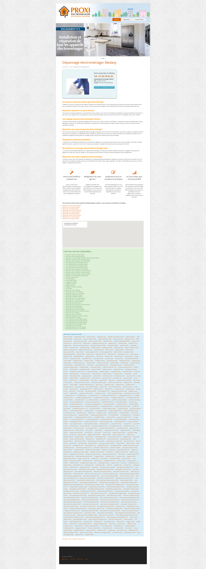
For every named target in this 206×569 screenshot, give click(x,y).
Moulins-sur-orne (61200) (108, 450)
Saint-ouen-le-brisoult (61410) (128, 504)
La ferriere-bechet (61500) (76, 402)
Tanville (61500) (79, 526)
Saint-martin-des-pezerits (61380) (108, 497)
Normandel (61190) (69, 456)
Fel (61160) (111, 380)
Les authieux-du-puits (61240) (99, 426)
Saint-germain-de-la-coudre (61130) (94, 484)
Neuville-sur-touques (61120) (92, 454)
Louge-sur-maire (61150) (118, 432)
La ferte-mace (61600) (121, 402)
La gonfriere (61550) (121, 404)
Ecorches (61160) (106, 378)
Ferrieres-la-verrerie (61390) (123, 380)
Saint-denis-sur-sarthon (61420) (105, 478)
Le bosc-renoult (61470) (70, 415)
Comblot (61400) (84, 367)
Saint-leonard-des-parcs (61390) (78, 495)
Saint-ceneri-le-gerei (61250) (110, 473)
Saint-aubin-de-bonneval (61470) (83, 471)
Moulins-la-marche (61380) (93, 450)
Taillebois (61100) (131, 523)
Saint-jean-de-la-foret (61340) (105, 491)
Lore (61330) (97, 432)
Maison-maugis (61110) (119, 434)
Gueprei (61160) (74, 389)
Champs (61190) (90, 363)
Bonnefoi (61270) (128, 352)
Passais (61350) (126, 458)
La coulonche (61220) (92, 400)
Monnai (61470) (130, 443)
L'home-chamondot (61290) (114, 393)
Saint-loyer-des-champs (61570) (96, 495)
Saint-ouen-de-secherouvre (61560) (109, 504)
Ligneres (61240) (134, 428)
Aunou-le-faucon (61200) (80, 341)
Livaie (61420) (89, 430)
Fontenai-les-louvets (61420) (98, 382)
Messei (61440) (83, 443)
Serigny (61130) (130, 521)
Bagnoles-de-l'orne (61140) (99, 343)
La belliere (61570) (81, 395)
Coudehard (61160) (85, 369)
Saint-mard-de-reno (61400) (114, 495)
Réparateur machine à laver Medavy (71, 205)
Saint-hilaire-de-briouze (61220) (96, 489)
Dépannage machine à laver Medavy (71, 210)
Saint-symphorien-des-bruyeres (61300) (125, 513)
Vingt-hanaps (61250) (129, 532)
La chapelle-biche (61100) (124, 395)
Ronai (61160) (127, 465)
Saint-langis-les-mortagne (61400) (117, 493)
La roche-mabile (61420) (76, 410)
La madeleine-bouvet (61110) (79, 408)
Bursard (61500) (118, 356)
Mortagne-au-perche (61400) (129, 447)
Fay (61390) (94, 380)
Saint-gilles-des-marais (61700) (78, 489)
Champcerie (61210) (124, 360)
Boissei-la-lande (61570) (92, 352)
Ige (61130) (72, 391)
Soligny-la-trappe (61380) (100, 523)
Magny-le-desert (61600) (93, 434)
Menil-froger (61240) (125, 439)
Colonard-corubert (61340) (71, 367)
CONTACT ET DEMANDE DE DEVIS (104, 87)
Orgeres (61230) (131, 456)
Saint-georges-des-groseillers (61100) (109, 482)
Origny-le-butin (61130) (70, 458)
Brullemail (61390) (78, 356)
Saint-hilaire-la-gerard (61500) (113, 489)
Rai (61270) (124, 463)
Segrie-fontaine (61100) (76, 521)
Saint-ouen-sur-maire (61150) (87, 506)
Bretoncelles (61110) (123, 354)
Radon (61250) (115, 463)
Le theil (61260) (74, 426)
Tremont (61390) (118, 528)
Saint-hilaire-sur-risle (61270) (88, 491)
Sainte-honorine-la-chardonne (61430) (74, 517)
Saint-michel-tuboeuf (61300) (91, 502)
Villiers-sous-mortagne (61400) (102, 532)
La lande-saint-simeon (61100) (122, 406)
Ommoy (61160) (120, 456)
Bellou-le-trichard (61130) (70, 350)
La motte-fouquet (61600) (109, 408)
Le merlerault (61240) (119, 421)
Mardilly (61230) (127, 437)
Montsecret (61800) (115, 447)
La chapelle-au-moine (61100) (108, 395)
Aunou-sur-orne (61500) (95, 341)
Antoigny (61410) (101, 337)
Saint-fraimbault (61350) (126, 480)
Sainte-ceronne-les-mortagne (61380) (87, 515)
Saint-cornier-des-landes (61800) (109, 476)
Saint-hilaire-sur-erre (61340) (71, 491)
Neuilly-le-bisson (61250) (121, 452)
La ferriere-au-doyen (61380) (119, 400)
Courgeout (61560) (116, 371)
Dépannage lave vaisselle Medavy (71, 212)
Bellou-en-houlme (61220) (131, 347)
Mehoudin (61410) (101, 439)
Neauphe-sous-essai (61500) (80, 452)
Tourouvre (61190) (107, 528)
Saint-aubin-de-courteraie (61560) (102, 471)
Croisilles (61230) (107, 373)
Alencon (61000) (68, 337)
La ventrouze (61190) (69, 413)
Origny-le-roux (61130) (83, 458)
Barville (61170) (133, 343)
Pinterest (80, 559)
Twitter (73, 559)
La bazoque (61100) (69, 395)
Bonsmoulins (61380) (69, 354)
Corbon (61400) (74, 369)
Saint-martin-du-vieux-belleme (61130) (129, 497)
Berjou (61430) (109, 350)
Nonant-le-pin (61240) (133, 454)
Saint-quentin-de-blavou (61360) (90, 510)
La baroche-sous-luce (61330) (131, 393)
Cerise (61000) (119, 358)
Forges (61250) (128, 382)
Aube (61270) (77, 339)
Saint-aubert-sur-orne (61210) (123, 469)
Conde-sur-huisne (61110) (109, 367)
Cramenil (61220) (96, 373)
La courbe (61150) (105, 400)
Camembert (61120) (75, 358)
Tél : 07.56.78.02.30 (103, 76)
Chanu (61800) (124, 363)
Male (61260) (130, 434)
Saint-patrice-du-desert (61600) (105, 506)
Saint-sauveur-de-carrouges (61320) (73, 513)
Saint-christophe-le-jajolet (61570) (72, 476)
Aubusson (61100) (118, 339)
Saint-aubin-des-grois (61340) (121, 471)
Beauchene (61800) (113, 345)
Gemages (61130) (68, 387)
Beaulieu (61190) (74, 347)
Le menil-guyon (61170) (76, 421)
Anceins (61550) (91, 337)
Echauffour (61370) (85, 378)
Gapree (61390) (120, 384)
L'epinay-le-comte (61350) (86, 393)
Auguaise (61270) (129, 339)
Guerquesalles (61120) (85, 389)
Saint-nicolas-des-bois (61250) (129, 502)
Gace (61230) (99, 384)
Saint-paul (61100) (120, 506)
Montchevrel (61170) (90, 445)
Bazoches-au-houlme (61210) (81, 345)
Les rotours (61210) (78, 428)
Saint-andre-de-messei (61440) (87, 469)
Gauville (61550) (130, 384)
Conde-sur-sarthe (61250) (124, 367)
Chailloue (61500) (88, 360)
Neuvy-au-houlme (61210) (109, 454)
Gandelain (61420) (109, 384)
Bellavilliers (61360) (107, 347)
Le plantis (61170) (104, 423)
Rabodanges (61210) (103, 463)
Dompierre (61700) (119, 376)
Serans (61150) (120, 521)
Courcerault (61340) (92, 371)
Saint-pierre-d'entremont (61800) (78, 508)
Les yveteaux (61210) (122, 428)
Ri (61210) (109, 465)
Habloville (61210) (98, 389)
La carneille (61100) (93, 395)
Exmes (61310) (73, 380)
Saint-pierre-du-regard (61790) (114, 508)
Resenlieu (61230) (89, 465)
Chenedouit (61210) (80, 365)
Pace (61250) (104, 458)
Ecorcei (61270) (96, 378)
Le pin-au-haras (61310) (76, 423)
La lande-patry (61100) (106, 406)
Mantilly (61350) (79, 437)
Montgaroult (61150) (103, 445)
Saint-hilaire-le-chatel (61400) (130, 489)
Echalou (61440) (74, 378)
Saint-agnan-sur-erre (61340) (107, 467)
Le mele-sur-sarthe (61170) (77, 419)
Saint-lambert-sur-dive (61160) (99, 493)
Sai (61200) (95, 467)
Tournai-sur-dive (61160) (94, 528)
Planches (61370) (87, 460)
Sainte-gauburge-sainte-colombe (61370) (126, 515)
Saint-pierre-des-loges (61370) (96, 508)
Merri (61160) (73, 443)
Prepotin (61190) (74, 463)
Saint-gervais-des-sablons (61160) (115, 487)
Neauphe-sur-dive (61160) (97, 452)
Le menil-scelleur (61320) (90, 421)
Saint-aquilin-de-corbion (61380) (105, 469)
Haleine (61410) (109, 389)
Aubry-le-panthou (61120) (104, 339)
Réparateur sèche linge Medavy (70, 209)
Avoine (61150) (77, 343)
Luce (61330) (73, 434)
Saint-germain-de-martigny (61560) (115, 484)
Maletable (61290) (68, 437)
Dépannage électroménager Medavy (89, 62)
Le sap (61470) (127, 423)
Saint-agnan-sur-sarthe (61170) (125, 467)
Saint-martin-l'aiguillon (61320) (72, 500)
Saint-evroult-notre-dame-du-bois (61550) (107, 480)
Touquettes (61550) (80, 528)
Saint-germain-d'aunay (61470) (129, 482)
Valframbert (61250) (79, 530)
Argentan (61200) (130, 337)
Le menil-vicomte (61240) (105, 421)
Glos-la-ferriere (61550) (115, 387)
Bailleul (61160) (113, 343)
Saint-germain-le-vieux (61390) (97, 487)
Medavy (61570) (90, 439)
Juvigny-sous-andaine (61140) (119, 391)
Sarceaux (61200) (128, 519)
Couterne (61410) (74, 373)
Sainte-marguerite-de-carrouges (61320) (117, 517)
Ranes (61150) (67, 465)
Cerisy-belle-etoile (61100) (131, 358)
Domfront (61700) (107, 376)
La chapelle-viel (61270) (132, 397)
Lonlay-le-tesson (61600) (76, 432)
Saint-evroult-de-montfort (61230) (85, 480)
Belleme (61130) (118, 347)
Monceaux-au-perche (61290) (107, 443)
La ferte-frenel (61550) (107, 402)
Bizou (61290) (129, 350)
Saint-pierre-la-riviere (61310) (72, 510)
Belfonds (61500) (95, 347)
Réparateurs (127, 19)
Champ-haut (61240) (112, 360)
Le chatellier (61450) (99, 417)
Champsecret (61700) (102, 363)
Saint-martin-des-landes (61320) (89, 497)
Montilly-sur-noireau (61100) (130, 445)
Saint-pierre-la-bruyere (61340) (132, 508)
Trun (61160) (128, 528)
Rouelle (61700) (74, 467)
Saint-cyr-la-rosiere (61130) (127, 476)
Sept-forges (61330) (109, 521)
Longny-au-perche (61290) (111, 430)
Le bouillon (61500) (83, 415)
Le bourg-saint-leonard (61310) (98, 415)
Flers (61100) (136, 380)
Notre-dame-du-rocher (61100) (84, 456)
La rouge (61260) (88, 410)
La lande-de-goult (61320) (76, 406)
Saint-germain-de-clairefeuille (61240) (73, 484)
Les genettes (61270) (128, 426)
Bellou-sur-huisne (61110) (85, 350)
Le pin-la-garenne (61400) (90, 423)
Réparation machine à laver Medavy (71, 215)
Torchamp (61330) (68, 528)
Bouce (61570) (80, 354)
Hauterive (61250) (119, 389)
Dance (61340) (97, 376)
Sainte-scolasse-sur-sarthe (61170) (97, 519)
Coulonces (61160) (118, 369)
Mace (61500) (81, 434)
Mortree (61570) (68, 450)
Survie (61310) (121, 523)
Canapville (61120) (86, 358)
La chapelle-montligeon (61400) (83, 397)
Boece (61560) (80, 352)
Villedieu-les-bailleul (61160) (71, 532)
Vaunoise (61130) (90, 530)
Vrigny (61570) (79, 534)
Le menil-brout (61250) (106, 419)
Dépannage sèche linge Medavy (70, 213)
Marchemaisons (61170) (114, 437)
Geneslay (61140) (79, 387)
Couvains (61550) (85, 373)
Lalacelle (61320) (81, 413)
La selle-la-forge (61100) (114, 410)
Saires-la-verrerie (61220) (115, 519)
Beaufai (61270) (124, 345)
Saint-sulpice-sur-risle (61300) (105, 513)
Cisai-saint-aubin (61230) (102, 365)
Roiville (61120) (118, 465)
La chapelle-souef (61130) (117, 397)
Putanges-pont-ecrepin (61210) (88, 463)
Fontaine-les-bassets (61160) (81, 382)
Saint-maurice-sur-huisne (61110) (130, 500)
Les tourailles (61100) (91, 428)
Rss (87, 559)
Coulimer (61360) (96, 369)
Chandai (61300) (114, 363)
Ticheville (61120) (118, 526)
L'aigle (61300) (73, 393)
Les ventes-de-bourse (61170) (107, 428)
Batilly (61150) (67, 345)
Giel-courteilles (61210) (92, 387)
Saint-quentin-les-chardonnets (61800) (110, 510)
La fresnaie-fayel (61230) (76, 404)
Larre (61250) (134, 413)
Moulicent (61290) (79, 450)
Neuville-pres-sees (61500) (76, 454)
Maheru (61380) (106, 434)
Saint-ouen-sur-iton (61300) (71, 506)
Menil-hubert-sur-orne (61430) (114, 441)
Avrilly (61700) (86, 343)
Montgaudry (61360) (116, 445)
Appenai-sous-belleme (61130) (116, 337)
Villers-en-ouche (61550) (86, 532)
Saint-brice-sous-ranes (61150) (93, 473)
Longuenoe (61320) (125, 430)
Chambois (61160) (100, 360)
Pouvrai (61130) (121, 460)
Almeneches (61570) (79, 337)
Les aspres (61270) (84, 426)
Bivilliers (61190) (119, 350)
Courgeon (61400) (104, 371)
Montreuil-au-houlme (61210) (83, 447)
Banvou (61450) (123, 343)
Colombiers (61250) (129, 365)
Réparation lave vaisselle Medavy (71, 217)
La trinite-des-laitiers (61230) (130, 410)
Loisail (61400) (98, 430)
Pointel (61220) (98, 460)
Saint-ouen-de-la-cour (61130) (90, 504)
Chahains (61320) (77, 360)
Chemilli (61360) (68, 365)
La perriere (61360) (123, 408)
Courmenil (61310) (127, 371)
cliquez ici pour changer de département (74, 539)
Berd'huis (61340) (98, 350)
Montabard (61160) (78, 445)
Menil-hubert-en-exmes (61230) (96, 441)
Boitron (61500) (118, 352)
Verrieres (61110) (101, 530)
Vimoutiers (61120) (117, 532)
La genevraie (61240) (108, 404)
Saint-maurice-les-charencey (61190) (109, 500)
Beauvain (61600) (84, 347)
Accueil (116, 19)
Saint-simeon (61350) (90, 513)
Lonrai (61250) (88, 432)
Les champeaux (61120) (115, 426)
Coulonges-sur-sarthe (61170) (77, 371)
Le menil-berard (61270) (92, 419)
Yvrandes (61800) (89, 534)
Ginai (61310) (103, 387)
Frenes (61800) (73, 384)
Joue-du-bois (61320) (90, 391)
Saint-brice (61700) (78, 473)
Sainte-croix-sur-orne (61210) (106, 515)
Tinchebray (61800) (130, 526)
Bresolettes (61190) (101, 354)
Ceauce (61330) (109, 358)
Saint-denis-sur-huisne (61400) (87, 478)
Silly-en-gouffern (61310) (85, 523)
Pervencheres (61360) (75, 460)
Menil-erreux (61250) (113, 439)
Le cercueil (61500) (113, 415)
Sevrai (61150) (73, 523)
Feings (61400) (103, 380)
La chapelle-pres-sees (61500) (101, 397)
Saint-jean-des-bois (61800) (122, 491)
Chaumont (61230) (135, 363)
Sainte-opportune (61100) (79, 519)
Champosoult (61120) (78, 363)
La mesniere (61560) (94, 408)
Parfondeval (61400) (115, 458)
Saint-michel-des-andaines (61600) (73, 502)
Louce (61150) (106, 432)
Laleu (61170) (91, 413)
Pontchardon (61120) (109, 460)
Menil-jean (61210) (129, 441)
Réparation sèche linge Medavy (70, 218)
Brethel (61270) (112, 354)
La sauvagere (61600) (100, 410)
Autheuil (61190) (107, 341)
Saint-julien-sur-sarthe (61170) (81, 493)
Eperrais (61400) (128, 378)
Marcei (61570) (89, 437)
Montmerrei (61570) (69, 447)
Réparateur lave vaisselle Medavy (71, 207)
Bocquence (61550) (69, 352)
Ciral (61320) (90, 365)
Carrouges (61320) (98, 358)
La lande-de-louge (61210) (92, 406)
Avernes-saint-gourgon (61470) (122, 341)
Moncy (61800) (120, 443)
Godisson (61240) (127, 387)
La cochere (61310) (80, 400)
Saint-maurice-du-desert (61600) (90, 500)
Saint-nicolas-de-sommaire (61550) (110, 502)
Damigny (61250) (86, 376)
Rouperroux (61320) (85, 467)
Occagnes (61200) (98, 456)
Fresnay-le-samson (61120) (86, 384)
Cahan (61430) (128, 356)
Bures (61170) (108, 356)
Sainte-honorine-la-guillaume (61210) (95, 517)
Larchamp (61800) (124, 413)
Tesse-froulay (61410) (106, 526)
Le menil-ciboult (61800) (120, 419)
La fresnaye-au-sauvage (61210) (92, 404)
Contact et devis (139, 19)
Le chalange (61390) (125, 415)
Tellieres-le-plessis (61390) (91, 526)
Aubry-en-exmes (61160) (89, 339)
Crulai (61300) (127, 373)
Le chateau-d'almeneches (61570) (83, 417)
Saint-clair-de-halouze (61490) (91, 476)
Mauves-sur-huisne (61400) (77, 439)
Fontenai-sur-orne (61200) (115, 382)
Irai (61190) (80, 391)
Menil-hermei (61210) (80, 441)
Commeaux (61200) (95, 367)
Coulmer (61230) (107, 369)
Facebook (66, 559)
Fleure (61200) (68, 382)
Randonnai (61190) (134, 463)
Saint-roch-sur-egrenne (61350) (130, 510)
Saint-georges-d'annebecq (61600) (88, 482)
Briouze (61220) (68, 356)
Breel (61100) (90, 354)
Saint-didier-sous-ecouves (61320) (124, 478)
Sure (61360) (112, 523)
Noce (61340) (121, 454)
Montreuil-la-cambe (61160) (101, 447)
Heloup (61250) (130, 389)
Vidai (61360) (111, 530)
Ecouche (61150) (117, 378)
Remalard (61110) (77, 465)
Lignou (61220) (79, 430)
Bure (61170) (99, 356)
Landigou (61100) (101, 413)
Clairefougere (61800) (116, 365)
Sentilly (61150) (98, 521)
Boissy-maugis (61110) (106, 352)
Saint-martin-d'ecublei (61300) (71, 497)
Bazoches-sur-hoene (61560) (98, 345)
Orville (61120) (95, 458)
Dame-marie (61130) (75, 376)
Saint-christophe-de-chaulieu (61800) (129, 473)
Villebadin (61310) (133, 530)
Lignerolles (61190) (69, 430)
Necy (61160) (109, 452)
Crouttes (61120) (117, 373)
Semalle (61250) (88, 521)
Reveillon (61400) (100, 465)
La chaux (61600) (68, 400)
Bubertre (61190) (89, 356)
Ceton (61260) (67, 360)
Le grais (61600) (110, 417)
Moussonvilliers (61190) (123, 450)
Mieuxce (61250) (93, 443)
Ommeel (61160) (109, 456)
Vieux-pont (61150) (122, 530)
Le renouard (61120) (116, 423)
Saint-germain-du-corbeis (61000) (78, 487)
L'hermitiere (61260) (100, 393)
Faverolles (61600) (84, 380)
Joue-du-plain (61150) (103, 391)
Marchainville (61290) (100, 437)
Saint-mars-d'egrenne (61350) (131, 495)
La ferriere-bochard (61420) (92, 402)
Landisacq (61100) (112, 413)
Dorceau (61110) (130, 376)
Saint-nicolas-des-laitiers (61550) (72, 504)
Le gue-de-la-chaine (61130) (124, 417)
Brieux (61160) (134, 354)
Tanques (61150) (68, 526)
